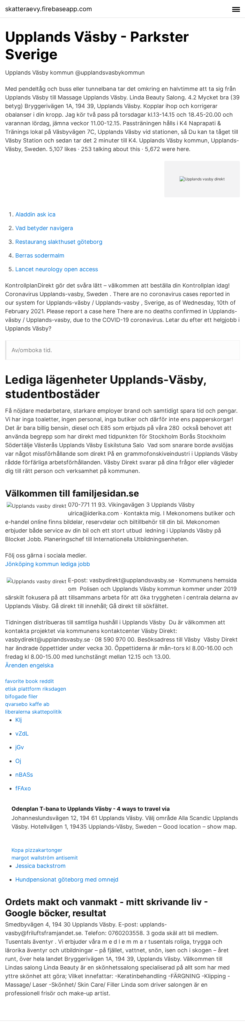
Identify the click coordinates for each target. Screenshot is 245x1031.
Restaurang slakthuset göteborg (58, 241)
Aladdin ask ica (35, 214)
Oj (18, 761)
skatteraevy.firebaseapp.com (48, 9)
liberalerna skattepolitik (33, 711)
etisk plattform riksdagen (35, 689)
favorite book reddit (29, 681)
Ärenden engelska (29, 665)
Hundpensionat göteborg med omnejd (66, 879)
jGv (19, 747)
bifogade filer (21, 696)
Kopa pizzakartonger (36, 850)
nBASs (24, 774)
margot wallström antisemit (44, 857)
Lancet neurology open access (56, 269)
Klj (18, 719)
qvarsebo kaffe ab (27, 704)
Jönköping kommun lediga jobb (47, 564)
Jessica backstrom (40, 865)
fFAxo (23, 788)
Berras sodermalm (39, 255)
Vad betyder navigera (44, 228)
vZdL (22, 733)
